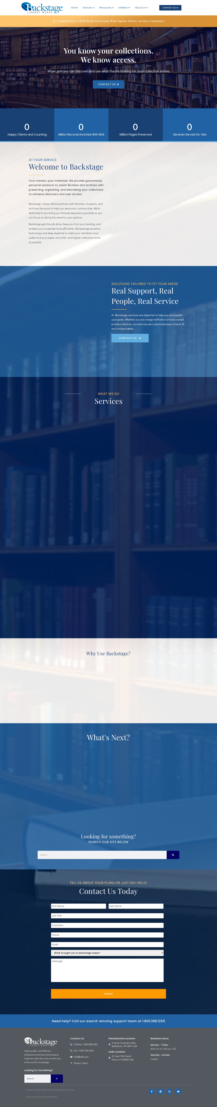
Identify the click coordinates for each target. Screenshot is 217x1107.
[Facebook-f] (151, 1091)
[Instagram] (169, 1091)
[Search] (173, 855)
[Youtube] (178, 1091)
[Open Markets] (129, 7)
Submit (108, 993)
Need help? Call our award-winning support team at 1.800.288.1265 (108, 1021)
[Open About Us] (147, 7)
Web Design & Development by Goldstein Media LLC (41, 1097)
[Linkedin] (160, 1091)
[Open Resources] (113, 7)
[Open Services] (94, 7)
